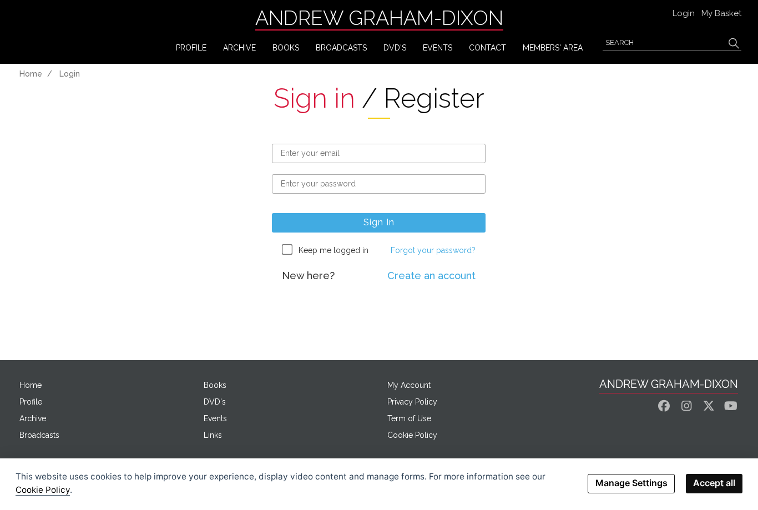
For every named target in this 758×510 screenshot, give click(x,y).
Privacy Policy (412, 401)
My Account (409, 385)
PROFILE (191, 47)
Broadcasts (39, 435)
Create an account (431, 275)
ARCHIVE (239, 47)
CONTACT (487, 47)
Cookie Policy (412, 435)
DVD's (394, 47)
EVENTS (437, 47)
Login (684, 13)
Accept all (714, 482)
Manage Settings (631, 482)
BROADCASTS (341, 47)
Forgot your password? (433, 250)
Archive (32, 418)
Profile (30, 401)
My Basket (721, 13)
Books (215, 385)
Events (215, 418)
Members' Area (553, 47)
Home (30, 73)
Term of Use (409, 418)
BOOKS (285, 47)
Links (213, 435)
